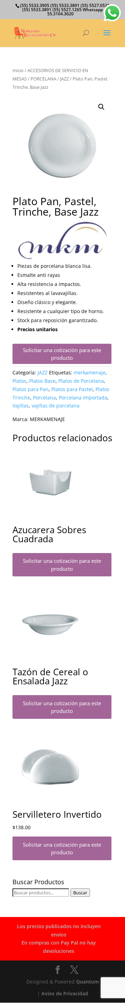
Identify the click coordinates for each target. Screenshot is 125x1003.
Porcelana (44, 397)
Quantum (87, 981)
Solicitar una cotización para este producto (62, 354)
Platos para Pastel (72, 389)
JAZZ (64, 79)
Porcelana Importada (83, 397)
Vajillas (20, 405)
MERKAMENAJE (47, 419)
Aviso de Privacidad (64, 993)
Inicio (18, 70)
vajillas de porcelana (56, 405)
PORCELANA (43, 79)
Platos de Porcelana (81, 381)
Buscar (80, 892)
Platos (19, 381)
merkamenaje (90, 372)
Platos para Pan (30, 389)
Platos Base (42, 381)
